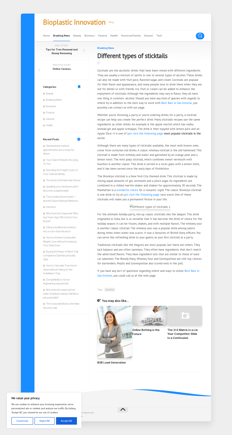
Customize (22, 421)
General (148, 35)
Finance (102, 35)
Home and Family (131, 35)
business (110, 289)
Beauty (77, 35)
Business (89, 35)
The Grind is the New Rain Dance (63, 180)
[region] (44, 410)
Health (114, 35)
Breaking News (61, 35)
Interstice (51, 207)
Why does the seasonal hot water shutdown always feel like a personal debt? (60, 293)
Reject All (45, 421)
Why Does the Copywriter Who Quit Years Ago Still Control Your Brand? (60, 217)
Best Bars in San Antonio (176, 103)
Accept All (66, 421)
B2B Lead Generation (111, 362)
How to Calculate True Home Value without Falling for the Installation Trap (60, 269)
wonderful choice (127, 190)
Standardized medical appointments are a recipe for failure (58, 149)
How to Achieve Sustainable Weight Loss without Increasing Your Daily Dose (59, 241)
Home (46, 35)
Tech (159, 35)
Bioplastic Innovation (74, 22)
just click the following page (145, 133)
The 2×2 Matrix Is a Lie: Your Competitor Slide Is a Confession (182, 334)
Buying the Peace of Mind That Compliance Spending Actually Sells (60, 255)
